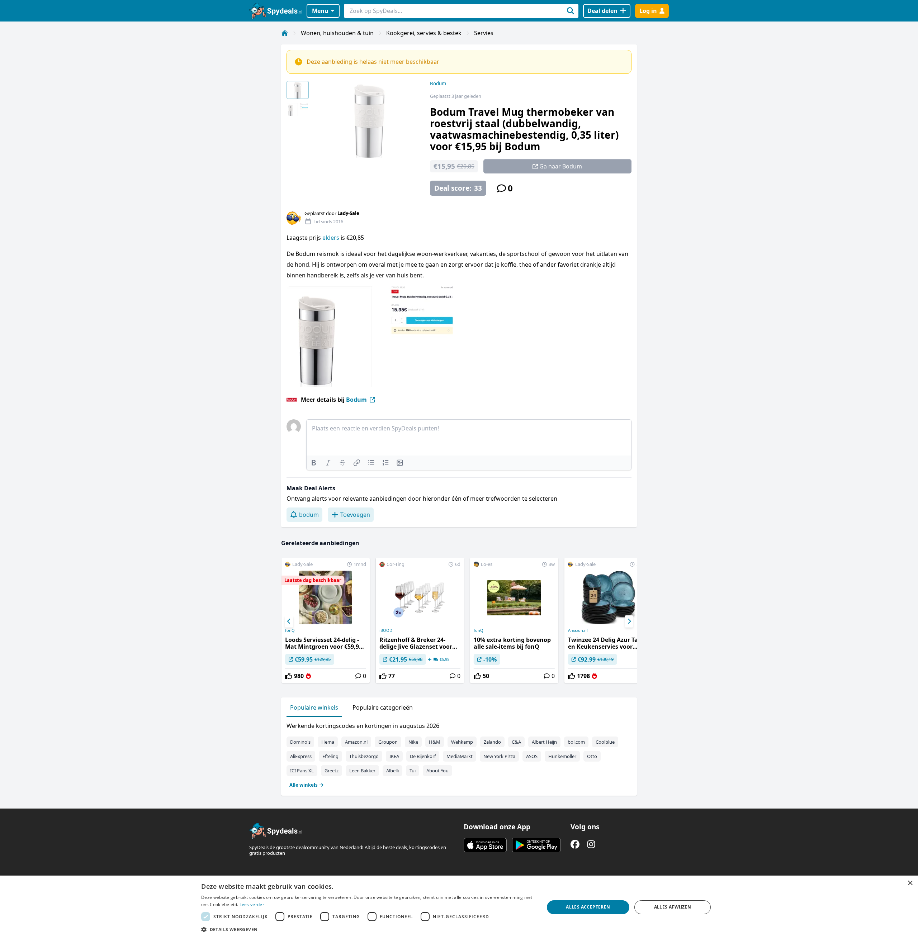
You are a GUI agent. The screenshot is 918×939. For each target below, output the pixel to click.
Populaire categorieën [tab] (382, 707)
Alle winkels (303, 785)
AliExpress (301, 756)
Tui (413, 770)
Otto (592, 756)
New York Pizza (499, 756)
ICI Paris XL (302, 770)
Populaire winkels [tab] (314, 707)
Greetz (332, 770)
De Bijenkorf (423, 756)
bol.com (576, 742)
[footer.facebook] (575, 844)
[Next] (629, 621)
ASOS (532, 756)
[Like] (288, 676)
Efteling (330, 756)
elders (331, 238)
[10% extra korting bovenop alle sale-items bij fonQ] (514, 620)
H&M (434, 742)
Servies (483, 33)
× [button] (910, 883)
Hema (327, 742)
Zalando (492, 742)
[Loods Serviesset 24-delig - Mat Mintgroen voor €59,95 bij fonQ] (325, 620)
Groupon (388, 742)
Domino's (300, 742)
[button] (367, 929)
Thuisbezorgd (364, 756)
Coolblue (605, 742)
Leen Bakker (362, 770)
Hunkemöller (562, 756)
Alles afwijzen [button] (672, 907)
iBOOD (385, 630)
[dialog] (459, 907)
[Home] (284, 33)
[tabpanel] (459, 753)
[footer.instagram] (591, 844)
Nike (413, 742)
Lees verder (252, 904)
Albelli (392, 770)
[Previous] (289, 621)
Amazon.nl (578, 630)
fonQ (290, 630)
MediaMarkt (459, 756)
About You (437, 770)
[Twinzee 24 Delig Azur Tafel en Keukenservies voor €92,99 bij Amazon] (608, 620)
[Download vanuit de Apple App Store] (485, 845)
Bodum (438, 83)
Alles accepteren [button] (588, 907)
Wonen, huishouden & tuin (337, 33)
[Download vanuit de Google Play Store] (536, 845)
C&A (516, 742)
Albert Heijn (544, 742)
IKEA (394, 756)
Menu (320, 11)
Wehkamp (462, 742)
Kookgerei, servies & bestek (424, 33)
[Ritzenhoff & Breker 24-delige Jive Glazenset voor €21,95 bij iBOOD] (420, 620)
